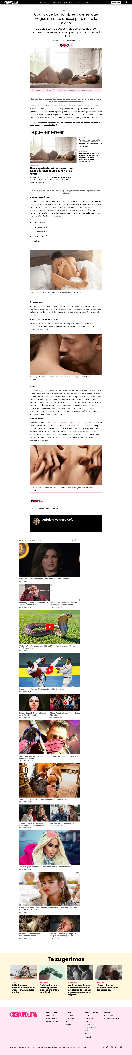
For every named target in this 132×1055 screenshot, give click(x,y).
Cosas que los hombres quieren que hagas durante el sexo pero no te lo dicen (51, 170)
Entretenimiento (56, 2)
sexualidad (44, 508)
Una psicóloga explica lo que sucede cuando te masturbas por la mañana (90, 142)
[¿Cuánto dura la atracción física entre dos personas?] (108, 972)
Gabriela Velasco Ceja (73, 41)
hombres (56, 508)
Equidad (86, 2)
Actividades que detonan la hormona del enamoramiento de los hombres (24, 989)
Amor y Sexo (66, 10)
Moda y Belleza (68, 2)
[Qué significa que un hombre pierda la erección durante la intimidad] (52, 972)
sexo (34, 508)
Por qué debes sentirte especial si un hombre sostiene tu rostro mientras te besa (89, 156)
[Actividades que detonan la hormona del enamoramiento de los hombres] (23, 972)
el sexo (96, 117)
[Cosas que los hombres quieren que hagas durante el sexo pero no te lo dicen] (53, 150)
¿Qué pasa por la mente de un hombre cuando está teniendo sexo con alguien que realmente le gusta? (80, 990)
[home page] (11, 2)
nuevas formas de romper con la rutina (68, 423)
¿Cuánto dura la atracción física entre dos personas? (107, 987)
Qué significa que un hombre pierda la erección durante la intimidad (50, 989)
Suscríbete (116, 2)
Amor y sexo (43, 2)
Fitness (79, 2)
